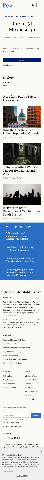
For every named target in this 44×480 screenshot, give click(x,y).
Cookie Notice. (8, 471)
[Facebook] (4, 438)
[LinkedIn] (11, 438)
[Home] (22, 292)
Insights (6, 372)
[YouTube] (18, 438)
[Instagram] (8, 438)
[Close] (41, 451)
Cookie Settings (22, 476)
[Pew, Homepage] (8, 5)
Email (4, 411)
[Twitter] (15, 438)
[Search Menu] (33, 5)
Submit (36, 415)
